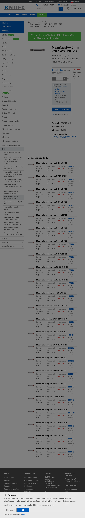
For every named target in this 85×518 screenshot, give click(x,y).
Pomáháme (8, 486)
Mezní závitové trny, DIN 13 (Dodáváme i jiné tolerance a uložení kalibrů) (13, 174)
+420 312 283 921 (46, 5)
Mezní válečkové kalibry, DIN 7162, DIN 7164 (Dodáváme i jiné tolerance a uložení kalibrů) (13, 161)
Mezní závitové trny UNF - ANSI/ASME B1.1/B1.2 (12, 197)
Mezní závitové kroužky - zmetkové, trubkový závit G (12, 223)
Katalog (7, 480)
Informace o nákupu (32, 477)
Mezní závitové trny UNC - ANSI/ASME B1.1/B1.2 (12, 192)
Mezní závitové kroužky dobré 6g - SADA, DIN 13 (11, 228)
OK (23, 510)
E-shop (39, 22)
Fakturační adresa (72, 486)
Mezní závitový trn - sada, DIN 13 (13, 203)
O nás (30, 2)
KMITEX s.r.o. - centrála (70, 474)
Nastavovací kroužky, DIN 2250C (12, 153)
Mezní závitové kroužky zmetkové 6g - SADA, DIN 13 (13, 234)
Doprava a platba (31, 483)
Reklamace (28, 486)
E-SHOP (42, 15)
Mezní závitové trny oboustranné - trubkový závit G (13, 186)
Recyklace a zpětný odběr (11, 490)
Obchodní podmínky (32, 480)
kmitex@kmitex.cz (68, 5)
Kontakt (38, 2)
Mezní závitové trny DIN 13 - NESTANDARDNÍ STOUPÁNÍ (12, 180)
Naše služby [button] (28, 15)
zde (23, 515)
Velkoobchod (49, 2)
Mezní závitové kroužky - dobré (11, 208)
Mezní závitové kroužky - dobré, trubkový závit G (11, 218)
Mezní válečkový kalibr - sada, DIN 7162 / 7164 (13, 168)
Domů (32, 22)
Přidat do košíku (60, 109)
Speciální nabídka (11, 483)
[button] (22, 43)
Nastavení (10, 510)
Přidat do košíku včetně (61, 93)
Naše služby (9, 477)
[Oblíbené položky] (68, 8)
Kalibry (46, 22)
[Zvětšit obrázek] (38, 50)
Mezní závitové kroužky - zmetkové (11, 213)
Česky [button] (75, 2)
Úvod (8, 15)
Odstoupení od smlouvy (29, 490)
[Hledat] (61, 9)
